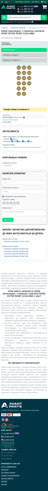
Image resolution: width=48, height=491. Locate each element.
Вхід (44, 2)
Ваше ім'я (6, 179)
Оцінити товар (8, 200)
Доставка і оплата (22, 2)
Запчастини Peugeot (10, 246)
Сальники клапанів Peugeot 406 (16, 251)
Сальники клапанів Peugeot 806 (16, 256)
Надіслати (8, 220)
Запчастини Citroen (10, 239)
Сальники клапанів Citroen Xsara (16, 241)
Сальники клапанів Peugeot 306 (16, 249)
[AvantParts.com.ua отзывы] (10, 426)
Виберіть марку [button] (11, 55)
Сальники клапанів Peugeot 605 (16, 254)
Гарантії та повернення (10, 475)
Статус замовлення (8, 467)
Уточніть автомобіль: (7, 44)
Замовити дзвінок (8, 443)
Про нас (4, 484)
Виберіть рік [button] (9, 50)
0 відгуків (17, 38)
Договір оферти (7, 478)
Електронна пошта (10, 188)
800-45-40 (26, 6)
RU (2, 2)
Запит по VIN (7, 446)
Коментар (7, 208)
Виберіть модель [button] (11, 60)
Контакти (35, 2)
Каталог (4, 481)
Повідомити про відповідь (15, 197)
